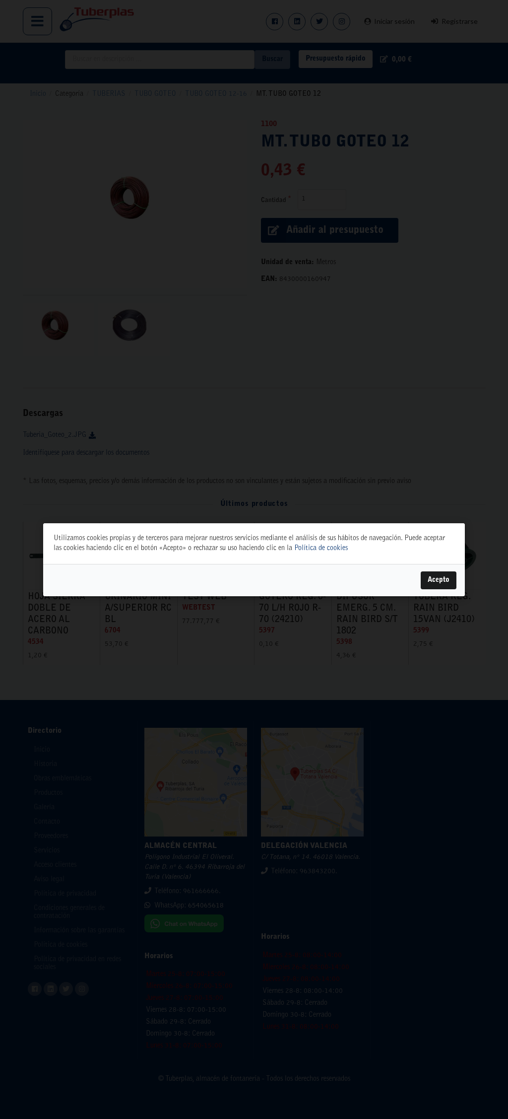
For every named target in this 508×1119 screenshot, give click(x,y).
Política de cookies (321, 548)
